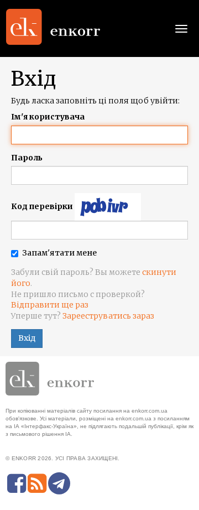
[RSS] (37, 483)
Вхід (26, 338)
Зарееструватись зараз (108, 316)
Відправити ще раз (49, 305)
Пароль (27, 158)
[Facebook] (16, 483)
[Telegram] (59, 483)
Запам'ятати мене (59, 253)
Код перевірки (42, 206)
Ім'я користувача (48, 117)
